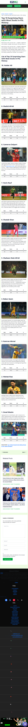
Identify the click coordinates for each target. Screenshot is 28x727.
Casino (14, 592)
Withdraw (15, 591)
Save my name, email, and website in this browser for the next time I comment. (14, 555)
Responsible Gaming (15, 607)
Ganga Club (15, 624)
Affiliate (15, 610)
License (15, 605)
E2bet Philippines (15, 620)
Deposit (15, 590)
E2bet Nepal (15, 614)
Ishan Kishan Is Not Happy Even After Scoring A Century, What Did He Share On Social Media (13, 480)
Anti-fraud (15, 608)
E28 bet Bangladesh (15, 622)
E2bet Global (15, 612)
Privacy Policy (15, 611)
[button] (10, 6)
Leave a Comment (6, 484)
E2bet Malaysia (15, 618)
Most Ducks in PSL (10, 166)
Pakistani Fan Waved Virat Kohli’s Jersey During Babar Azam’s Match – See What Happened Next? (14, 504)
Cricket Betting (15, 588)
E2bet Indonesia (15, 617)
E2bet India (14, 615)
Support (15, 594)
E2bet (1, 573)
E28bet (16, 582)
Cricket (12, 484)
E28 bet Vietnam (15, 621)
